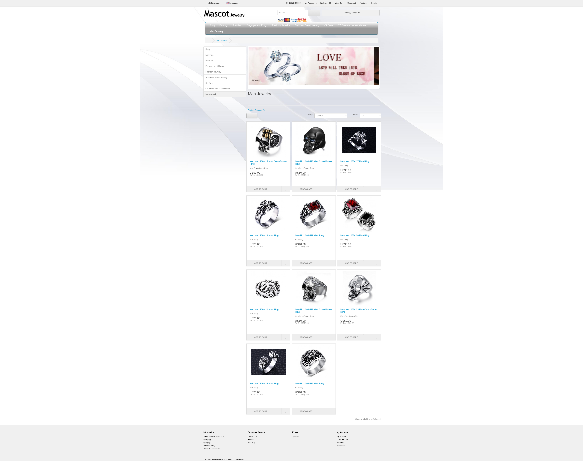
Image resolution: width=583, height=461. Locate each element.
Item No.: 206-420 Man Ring (354, 235)
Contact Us (252, 436)
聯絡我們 (207, 440)
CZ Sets (328, 25)
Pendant (237, 25)
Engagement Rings (257, 25)
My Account (341, 436)
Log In (374, 3)
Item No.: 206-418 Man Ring (264, 235)
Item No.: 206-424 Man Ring (264, 383)
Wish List (340, 443)
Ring (212, 25)
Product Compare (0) (256, 110)
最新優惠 (207, 443)
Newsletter (341, 446)
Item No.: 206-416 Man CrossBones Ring (313, 162)
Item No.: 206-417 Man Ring (354, 161)
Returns (251, 440)
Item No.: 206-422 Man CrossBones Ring (313, 310)
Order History (342, 440)
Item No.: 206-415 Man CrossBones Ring (268, 162)
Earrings (223, 25)
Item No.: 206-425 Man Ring (309, 383)
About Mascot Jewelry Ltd (214, 436)
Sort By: (310, 115)
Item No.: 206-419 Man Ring (309, 235)
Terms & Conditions (211, 449)
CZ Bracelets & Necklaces (352, 25)
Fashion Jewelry (281, 25)
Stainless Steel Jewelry (307, 25)
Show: (355, 115)
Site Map (251, 443)
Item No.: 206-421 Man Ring (264, 309)
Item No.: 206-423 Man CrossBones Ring (359, 310)
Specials (295, 436)
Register (363, 3)
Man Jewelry (216, 31)
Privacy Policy (209, 446)
